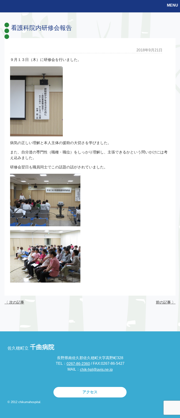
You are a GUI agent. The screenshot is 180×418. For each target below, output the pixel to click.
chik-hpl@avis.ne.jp (96, 370)
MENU (172, 5)
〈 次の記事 (14, 302)
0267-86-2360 (78, 364)
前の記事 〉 (166, 302)
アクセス (90, 392)
